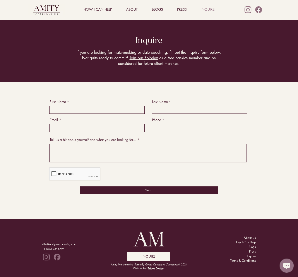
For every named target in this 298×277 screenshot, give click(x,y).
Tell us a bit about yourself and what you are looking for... (93, 140)
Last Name (160, 102)
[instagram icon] (248, 9)
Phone (156, 120)
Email (54, 120)
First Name (58, 102)
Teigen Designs (156, 268)
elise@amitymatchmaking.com (59, 244)
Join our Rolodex (144, 57)
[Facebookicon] (258, 9)
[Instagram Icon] (46, 257)
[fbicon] (57, 257)
